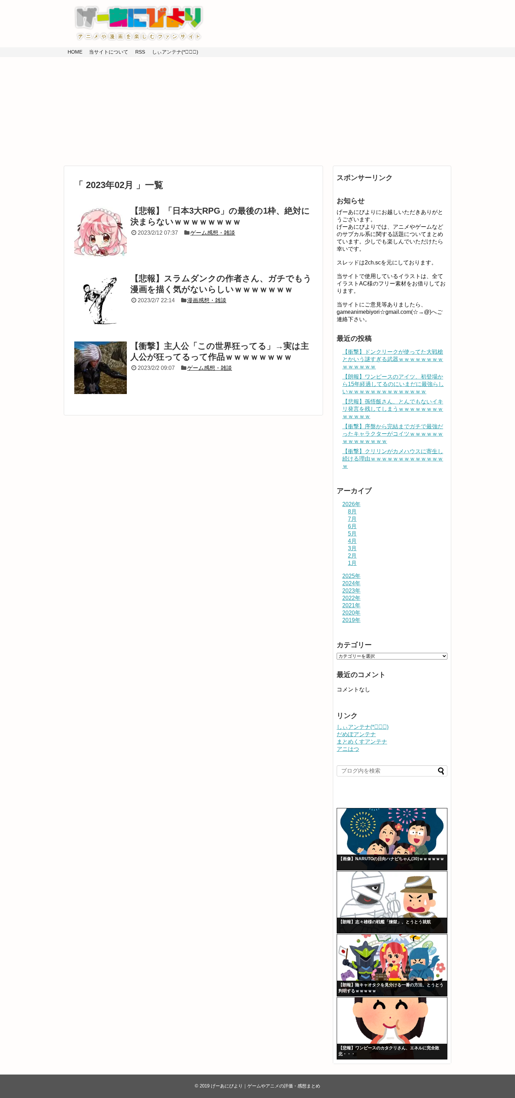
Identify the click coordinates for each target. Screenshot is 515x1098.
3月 (352, 548)
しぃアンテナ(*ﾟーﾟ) (175, 52)
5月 (352, 534)
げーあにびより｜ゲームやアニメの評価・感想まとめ (265, 1086)
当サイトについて (108, 52)
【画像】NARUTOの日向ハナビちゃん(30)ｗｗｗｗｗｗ (391, 858)
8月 (352, 512)
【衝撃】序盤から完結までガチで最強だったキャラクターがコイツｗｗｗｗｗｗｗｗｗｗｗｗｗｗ (392, 433)
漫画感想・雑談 (206, 300)
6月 (352, 526)
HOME (75, 52)
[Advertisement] (257, 111)
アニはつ (348, 749)
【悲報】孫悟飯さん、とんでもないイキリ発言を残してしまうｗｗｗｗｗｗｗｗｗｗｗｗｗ (392, 409)
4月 (352, 541)
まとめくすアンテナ (362, 742)
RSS (140, 52)
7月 (352, 519)
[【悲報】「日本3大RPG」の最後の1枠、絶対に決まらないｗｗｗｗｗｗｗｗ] (100, 232)
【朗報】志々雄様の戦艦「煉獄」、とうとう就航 (384, 921)
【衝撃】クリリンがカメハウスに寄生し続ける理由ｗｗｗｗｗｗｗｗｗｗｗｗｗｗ (392, 458)
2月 (352, 556)
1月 (352, 563)
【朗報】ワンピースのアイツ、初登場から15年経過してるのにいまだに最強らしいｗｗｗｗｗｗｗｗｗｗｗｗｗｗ (393, 384)
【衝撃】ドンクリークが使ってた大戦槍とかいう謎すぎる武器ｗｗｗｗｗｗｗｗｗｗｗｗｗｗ (392, 359)
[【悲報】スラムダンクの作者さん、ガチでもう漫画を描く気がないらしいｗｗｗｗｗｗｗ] (100, 300)
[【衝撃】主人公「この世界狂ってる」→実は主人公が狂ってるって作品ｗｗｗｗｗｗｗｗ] (100, 367)
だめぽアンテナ (356, 734)
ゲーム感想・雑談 (212, 233)
